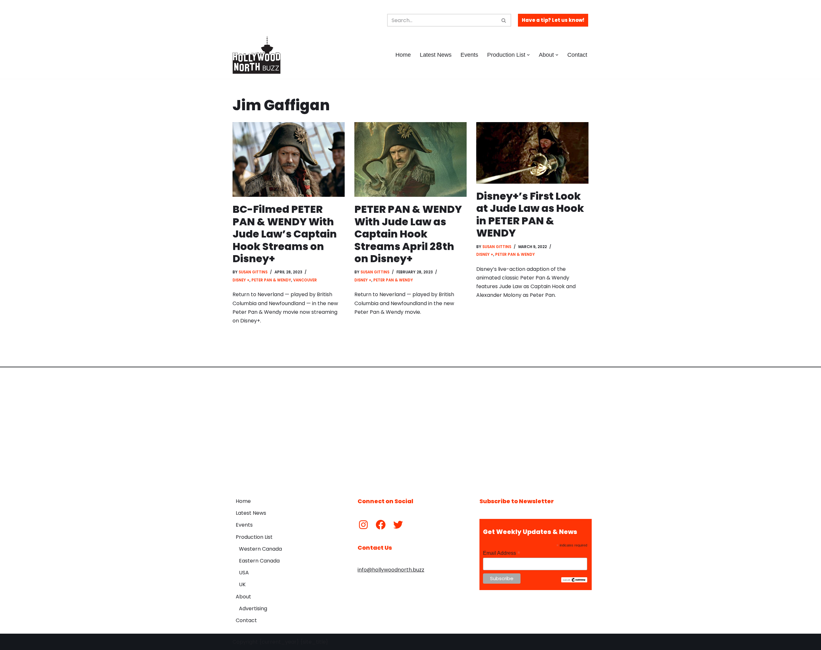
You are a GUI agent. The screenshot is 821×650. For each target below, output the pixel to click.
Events (469, 55)
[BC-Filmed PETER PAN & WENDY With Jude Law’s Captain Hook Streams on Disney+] (289, 159)
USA (244, 572)
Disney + (241, 280)
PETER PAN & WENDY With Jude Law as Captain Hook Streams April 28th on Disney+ (408, 234)
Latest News (436, 55)
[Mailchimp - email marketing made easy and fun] (574, 580)
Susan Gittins (253, 272)
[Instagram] (363, 524)
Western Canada (260, 549)
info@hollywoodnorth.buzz (391, 569)
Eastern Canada (259, 560)
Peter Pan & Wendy (271, 280)
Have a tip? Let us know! (553, 20)
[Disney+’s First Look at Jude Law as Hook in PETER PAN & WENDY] (532, 153)
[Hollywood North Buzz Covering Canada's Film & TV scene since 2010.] (257, 55)
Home (403, 55)
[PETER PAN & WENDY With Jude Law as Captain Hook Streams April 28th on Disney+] (410, 159)
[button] (528, 55)
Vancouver (305, 280)
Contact (577, 55)
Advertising (253, 608)
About (243, 596)
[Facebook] (380, 524)
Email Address (501, 553)
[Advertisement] (410, 427)
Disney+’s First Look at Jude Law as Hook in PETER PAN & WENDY (530, 214)
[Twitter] (398, 524)
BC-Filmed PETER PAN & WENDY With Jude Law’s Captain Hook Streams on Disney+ (285, 234)
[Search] (504, 20)
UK (242, 584)
